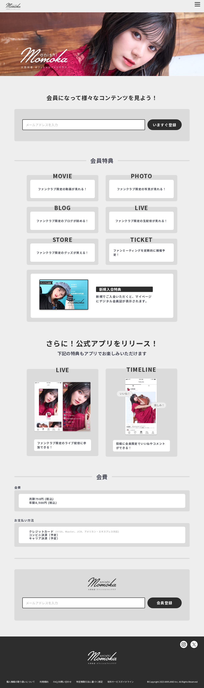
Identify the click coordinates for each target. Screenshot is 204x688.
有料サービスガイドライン (120, 681)
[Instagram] (183, 644)
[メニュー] (197, 4)
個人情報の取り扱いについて (20, 681)
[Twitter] (194, 644)
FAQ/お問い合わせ (62, 681)
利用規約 (44, 681)
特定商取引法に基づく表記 (89, 681)
